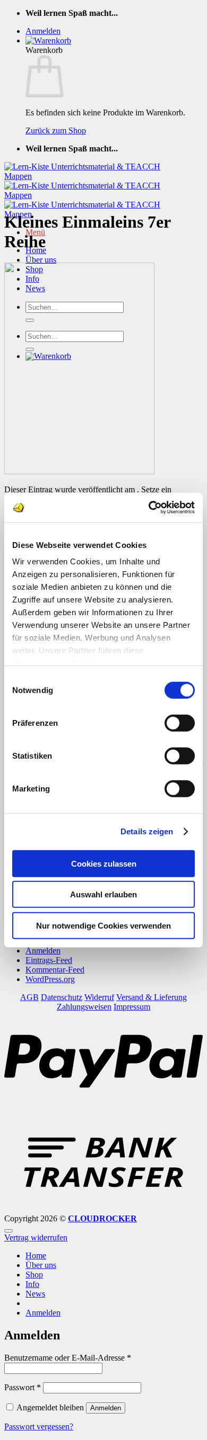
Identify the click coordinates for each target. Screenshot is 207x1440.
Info (32, 1284)
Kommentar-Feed (54, 969)
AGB (29, 997)
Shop (34, 1274)
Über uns (40, 259)
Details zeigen (146, 831)
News (35, 1293)
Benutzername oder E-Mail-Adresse (67, 1357)
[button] (43, 30)
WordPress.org (50, 979)
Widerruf (99, 997)
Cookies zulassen (103, 863)
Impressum (132, 1006)
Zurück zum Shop (55, 130)
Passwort (22, 1387)
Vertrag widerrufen (35, 1237)
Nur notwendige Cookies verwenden (103, 925)
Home (35, 1255)
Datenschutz (61, 997)
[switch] (180, 722)
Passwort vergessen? (38, 1426)
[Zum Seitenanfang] (8, 1230)
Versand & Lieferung (151, 997)
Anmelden (43, 950)
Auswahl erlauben (103, 894)
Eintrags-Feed (48, 960)
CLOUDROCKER (102, 1218)
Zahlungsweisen (84, 1006)
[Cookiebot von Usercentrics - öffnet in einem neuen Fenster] (149, 508)
